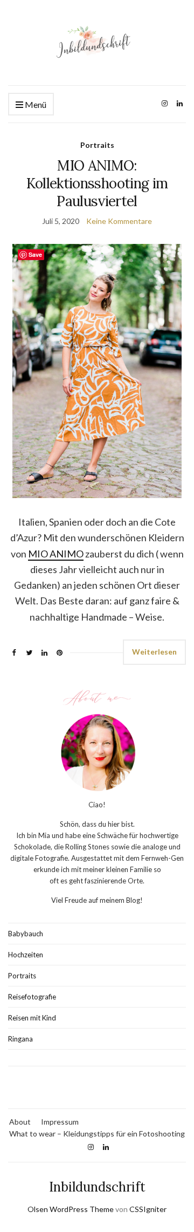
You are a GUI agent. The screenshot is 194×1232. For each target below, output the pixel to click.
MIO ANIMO (56, 554)
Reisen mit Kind (32, 1017)
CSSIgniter (148, 1209)
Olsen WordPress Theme (70, 1209)
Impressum (60, 1121)
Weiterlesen (154, 651)
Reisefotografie (32, 996)
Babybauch (25, 933)
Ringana (20, 1038)
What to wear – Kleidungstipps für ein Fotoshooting (97, 1133)
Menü (34, 104)
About (20, 1121)
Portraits (97, 144)
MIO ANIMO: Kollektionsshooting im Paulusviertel (97, 183)
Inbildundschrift (97, 1187)
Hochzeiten (25, 954)
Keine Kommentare (119, 221)
